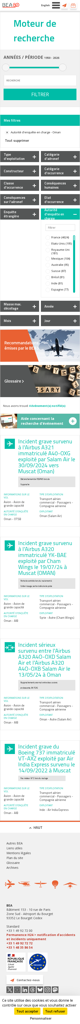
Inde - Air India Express (54, 810)
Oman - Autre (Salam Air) (55, 719)
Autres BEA (14, 843)
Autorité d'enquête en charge (54, 214)
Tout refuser (55, 1011)
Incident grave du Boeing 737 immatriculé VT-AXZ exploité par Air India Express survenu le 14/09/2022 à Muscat (46, 758)
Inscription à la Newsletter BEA (73, 5)
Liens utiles (14, 848)
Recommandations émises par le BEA (21, 345)
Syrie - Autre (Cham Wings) (57, 617)
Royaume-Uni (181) (60, 251)
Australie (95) (60, 264)
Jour (47, 320)
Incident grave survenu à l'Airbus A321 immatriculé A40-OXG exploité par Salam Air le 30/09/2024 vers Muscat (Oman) (46, 456)
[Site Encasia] (38, 964)
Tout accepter (27, 1011)
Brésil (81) (57, 277)
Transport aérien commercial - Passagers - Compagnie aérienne (56, 502)
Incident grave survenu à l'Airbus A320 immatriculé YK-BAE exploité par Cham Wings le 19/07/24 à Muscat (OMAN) (45, 558)
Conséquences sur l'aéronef (14, 199)
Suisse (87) (58, 271)
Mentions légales (18, 853)
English (45, 5)
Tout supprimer (17, 140)
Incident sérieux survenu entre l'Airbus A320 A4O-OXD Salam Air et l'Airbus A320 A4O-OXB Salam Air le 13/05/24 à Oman (44, 660)
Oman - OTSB (12, 519)
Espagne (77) (59, 289)
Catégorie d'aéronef (51, 156)
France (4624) (60, 237)
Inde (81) (57, 283)
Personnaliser (41, 1018)
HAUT (38, 827)
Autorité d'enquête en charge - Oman (36, 132)
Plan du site (14, 858)
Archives (12, 867)
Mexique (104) (60, 258)
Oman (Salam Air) (51, 516)
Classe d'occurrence (13, 185)
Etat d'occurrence (54, 199)
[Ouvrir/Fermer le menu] (56, 5)
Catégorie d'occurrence (54, 171)
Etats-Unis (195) (61, 243)
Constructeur (14, 171)
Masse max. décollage (12, 306)
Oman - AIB (11, 620)
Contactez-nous (64, 5)
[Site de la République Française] (16, 963)
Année (49, 306)
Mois (7, 320)
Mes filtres (12, 120)
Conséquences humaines (55, 185)
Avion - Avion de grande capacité (14, 504)
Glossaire (12, 381)
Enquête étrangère (11, 214)
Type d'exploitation (14, 156)
